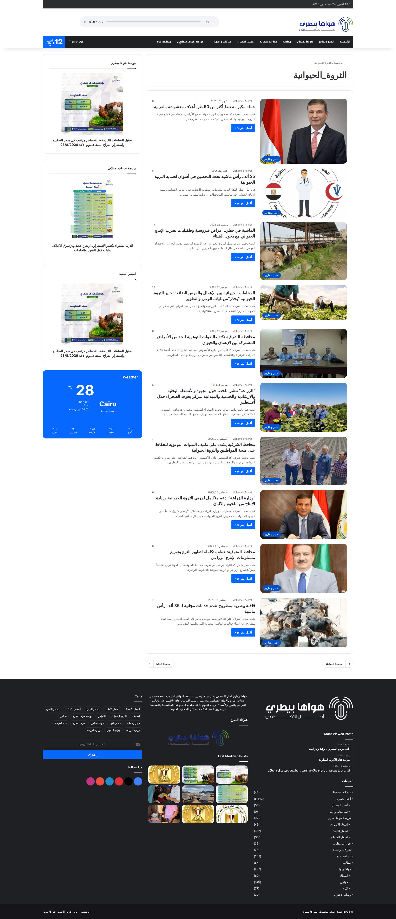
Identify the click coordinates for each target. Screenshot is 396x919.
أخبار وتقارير (326, 41)
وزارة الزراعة (94, 730)
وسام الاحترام (245, 41)
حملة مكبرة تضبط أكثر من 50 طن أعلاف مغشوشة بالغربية (204, 106)
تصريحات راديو (339, 811)
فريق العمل (64, 911)
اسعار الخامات (339, 837)
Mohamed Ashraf (242, 101)
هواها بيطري (78, 723)
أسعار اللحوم (52, 709)
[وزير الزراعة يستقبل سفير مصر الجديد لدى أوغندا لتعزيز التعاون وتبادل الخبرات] (198, 814)
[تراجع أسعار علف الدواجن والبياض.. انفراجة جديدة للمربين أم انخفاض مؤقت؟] (198, 774)
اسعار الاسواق (339, 824)
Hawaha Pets (342, 792)
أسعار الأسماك (132, 709)
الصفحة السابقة (334, 663)
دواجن (344, 882)
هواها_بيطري (97, 723)
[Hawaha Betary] (325, 25)
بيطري (63, 716)
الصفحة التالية (163, 663)
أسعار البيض (92, 709)
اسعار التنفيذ (340, 831)
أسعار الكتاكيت (73, 709)
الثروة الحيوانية (119, 716)
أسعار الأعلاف (112, 709)
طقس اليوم (115, 723)
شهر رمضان (133, 723)
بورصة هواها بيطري (191, 41)
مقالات (287, 41)
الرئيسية (344, 41)
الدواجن (102, 716)
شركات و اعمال (222, 41)
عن (76, 911)
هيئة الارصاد (61, 723)
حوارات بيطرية (268, 41)
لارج (345, 888)
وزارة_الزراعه (133, 730)
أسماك (343, 875)
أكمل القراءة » (243, 128)
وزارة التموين (113, 730)
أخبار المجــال (339, 805)
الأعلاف (136, 716)
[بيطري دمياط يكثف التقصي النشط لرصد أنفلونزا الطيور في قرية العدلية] (198, 794)
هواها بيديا (306, 41)
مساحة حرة (164, 41)
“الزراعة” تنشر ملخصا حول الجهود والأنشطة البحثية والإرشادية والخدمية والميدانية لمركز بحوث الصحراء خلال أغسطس (206, 396)
